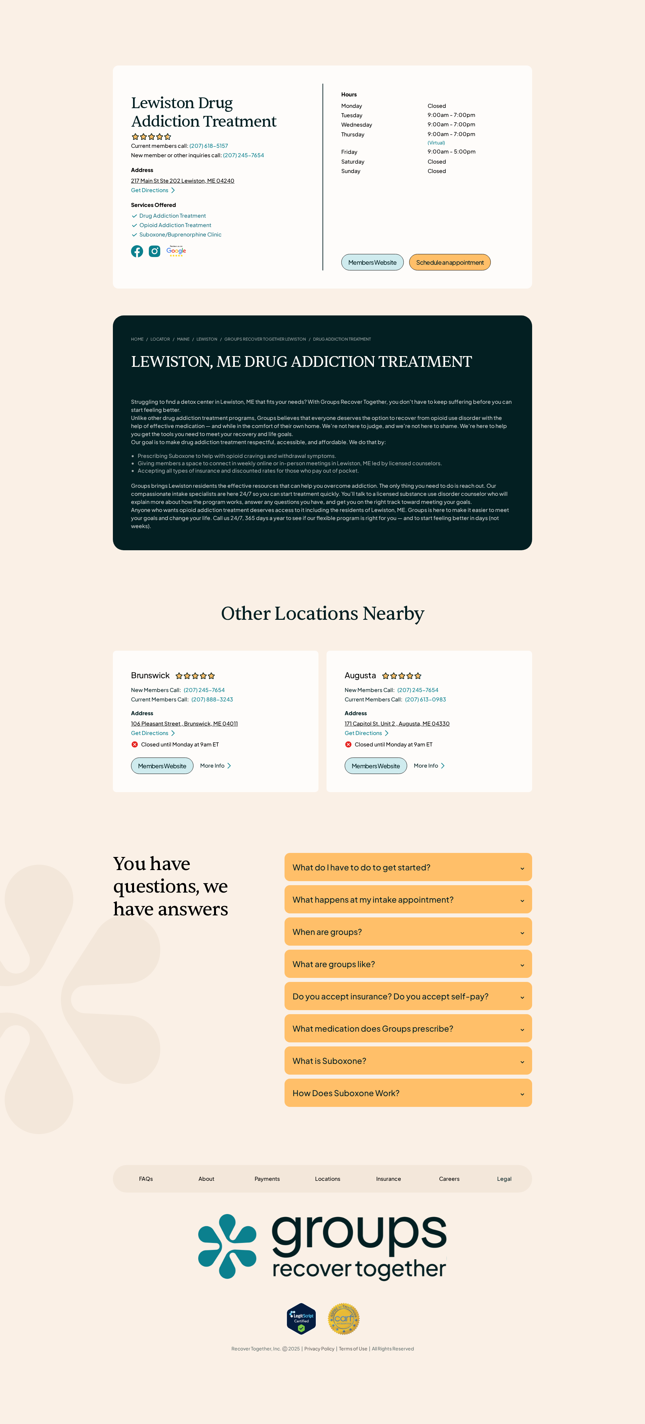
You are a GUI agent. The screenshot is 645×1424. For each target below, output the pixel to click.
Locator (160, 339)
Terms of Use (353, 1348)
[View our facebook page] (137, 250)
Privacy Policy (319, 1348)
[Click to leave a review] (176, 257)
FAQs (146, 1178)
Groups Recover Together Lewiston (265, 339)
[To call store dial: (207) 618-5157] (154, 261)
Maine (183, 339)
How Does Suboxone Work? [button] (346, 1093)
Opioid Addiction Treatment (175, 224)
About (206, 1178)
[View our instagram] (154, 250)
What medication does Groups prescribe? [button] (373, 1028)
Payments (267, 1178)
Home (137, 339)
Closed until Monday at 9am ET (180, 744)
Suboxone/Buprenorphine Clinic (180, 234)
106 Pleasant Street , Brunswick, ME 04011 (184, 723)
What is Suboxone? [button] (330, 1060)
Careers (449, 1178)
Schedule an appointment (450, 262)
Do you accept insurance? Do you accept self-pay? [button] (391, 996)
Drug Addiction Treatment (172, 215)
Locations (327, 1178)
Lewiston (207, 339)
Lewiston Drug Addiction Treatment (203, 112)
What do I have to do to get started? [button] (362, 867)
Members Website (372, 262)
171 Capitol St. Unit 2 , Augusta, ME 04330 (397, 723)
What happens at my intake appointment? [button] (373, 899)
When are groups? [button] (327, 931)
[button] (504, 1178)
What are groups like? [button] (334, 964)
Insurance (388, 1178)
